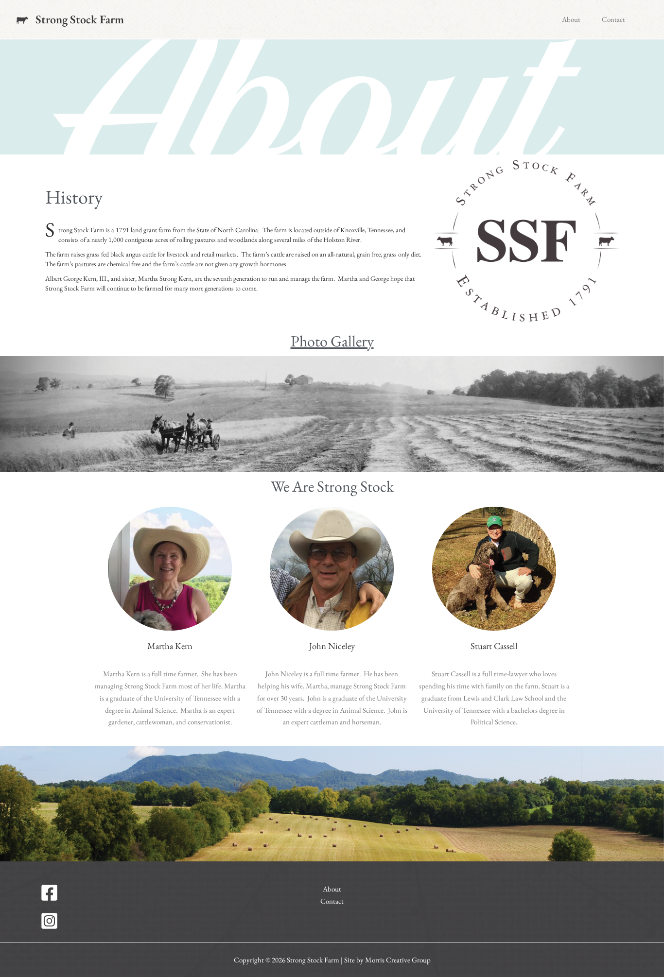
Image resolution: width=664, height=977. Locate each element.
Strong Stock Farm (79, 19)
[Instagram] (129, 921)
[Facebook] (129, 893)
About (571, 19)
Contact (613, 19)
